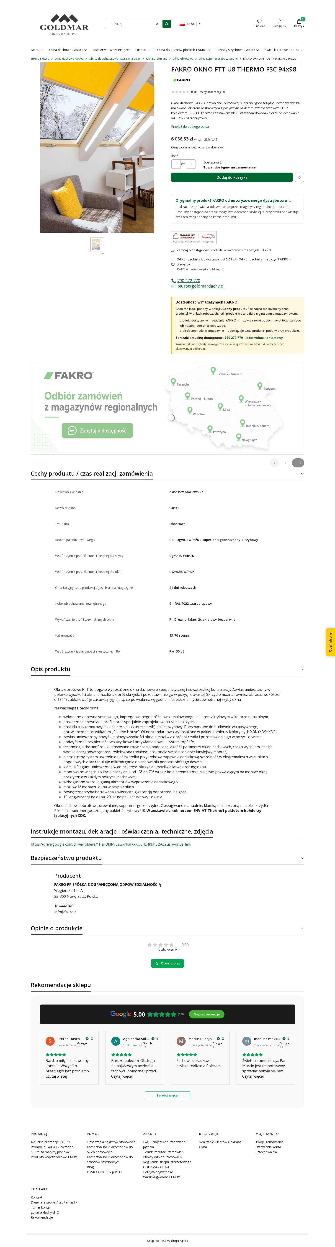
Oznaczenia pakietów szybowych (111, 1142)
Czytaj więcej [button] (56, 1076)
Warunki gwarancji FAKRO (162, 1177)
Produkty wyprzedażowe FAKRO (54, 1157)
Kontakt (36, 1197)
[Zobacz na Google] (50, 1041)
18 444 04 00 (64, 905)
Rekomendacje (42, 1217)
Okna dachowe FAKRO (69, 59)
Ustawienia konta (268, 1147)
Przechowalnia (266, 1152)
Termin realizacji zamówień (163, 1152)
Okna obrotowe (183, 59)
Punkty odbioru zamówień (162, 1157)
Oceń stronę (330, 642)
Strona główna (40, 59)
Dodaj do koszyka (232, 177)
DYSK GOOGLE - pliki (103, 1172)
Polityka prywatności (158, 1172)
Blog (90, 1167)
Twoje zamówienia (269, 1142)
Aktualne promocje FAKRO (50, 1142)
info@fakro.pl (65, 911)
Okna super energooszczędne (218, 59)
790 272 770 (188, 280)
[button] (166, 24)
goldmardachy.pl (43, 1212)
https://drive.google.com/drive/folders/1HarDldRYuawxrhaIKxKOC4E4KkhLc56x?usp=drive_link (111, 844)
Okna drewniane (156, 59)
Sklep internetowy (166, 1241)
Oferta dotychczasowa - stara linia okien (115, 59)
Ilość (174, 156)
